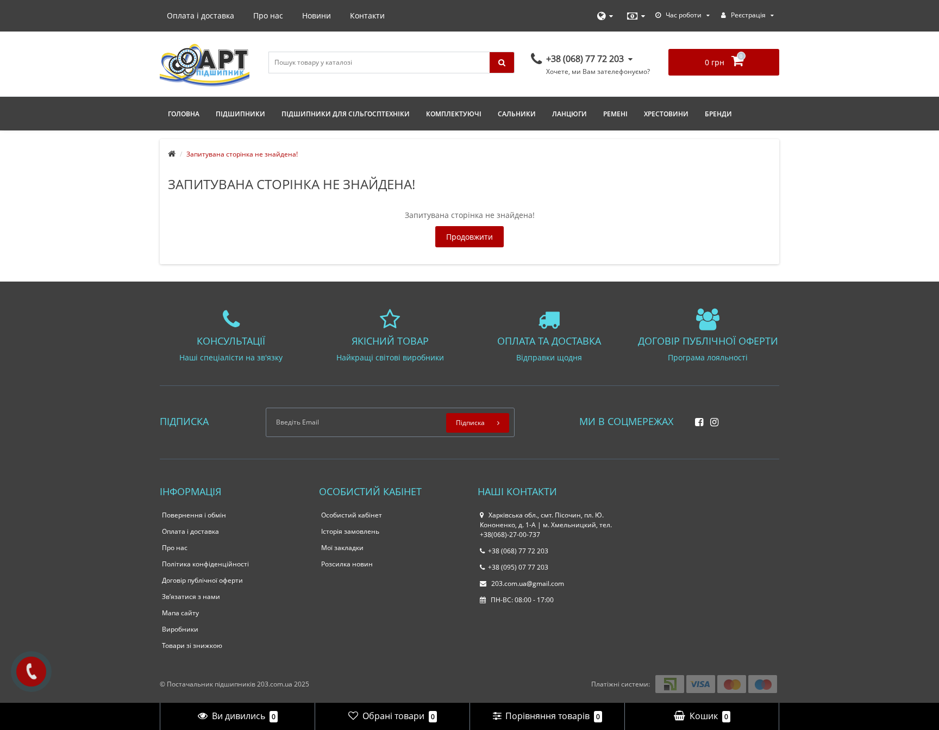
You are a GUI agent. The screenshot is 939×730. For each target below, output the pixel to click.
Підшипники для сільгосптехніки (345, 113)
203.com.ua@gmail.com (527, 583)
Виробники (180, 629)
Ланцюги (569, 113)
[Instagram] (711, 418)
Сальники (517, 113)
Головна (183, 113)
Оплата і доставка (200, 15)
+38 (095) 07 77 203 (518, 567)
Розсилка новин (347, 564)
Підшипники (240, 113)
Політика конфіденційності (205, 564)
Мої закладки (342, 547)
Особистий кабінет (351, 515)
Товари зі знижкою (192, 645)
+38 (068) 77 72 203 (518, 551)
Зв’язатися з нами (191, 596)
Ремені (615, 113)
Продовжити (469, 237)
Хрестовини (666, 113)
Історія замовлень (350, 531)
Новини (316, 15)
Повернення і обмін (194, 515)
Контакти (367, 15)
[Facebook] (696, 418)
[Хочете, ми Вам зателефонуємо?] (31, 671)
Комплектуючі (453, 113)
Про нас (268, 15)
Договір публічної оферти (202, 580)
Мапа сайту (180, 612)
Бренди (718, 113)
